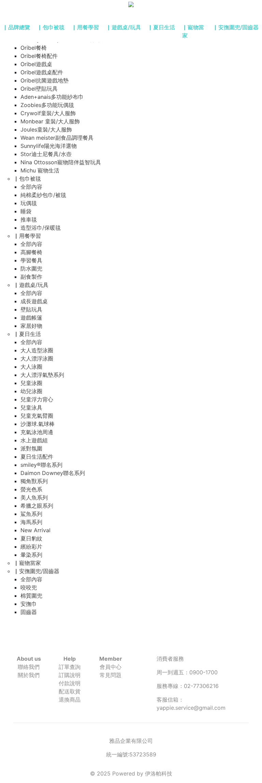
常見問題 (110, 675)
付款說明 (70, 683)
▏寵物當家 (193, 31)
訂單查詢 (70, 666)
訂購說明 (70, 675)
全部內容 (31, 186)
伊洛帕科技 (158, 773)
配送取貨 (70, 691)
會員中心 (110, 666)
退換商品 (70, 699)
